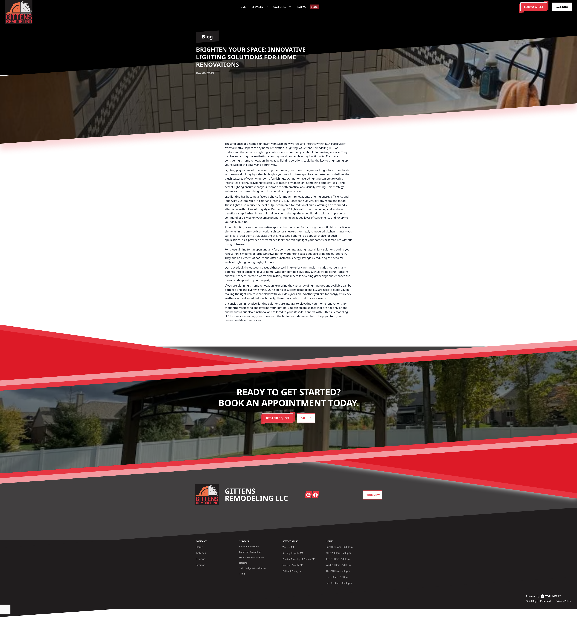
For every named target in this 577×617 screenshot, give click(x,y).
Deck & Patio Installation (251, 557)
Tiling (242, 573)
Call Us (306, 418)
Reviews (200, 559)
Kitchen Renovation (249, 546)
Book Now (373, 495)
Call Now (562, 7)
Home (199, 547)
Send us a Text (533, 7)
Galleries (201, 553)
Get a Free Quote (277, 418)
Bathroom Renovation (250, 552)
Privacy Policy (563, 601)
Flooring (243, 562)
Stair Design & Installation (252, 568)
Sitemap (200, 565)
